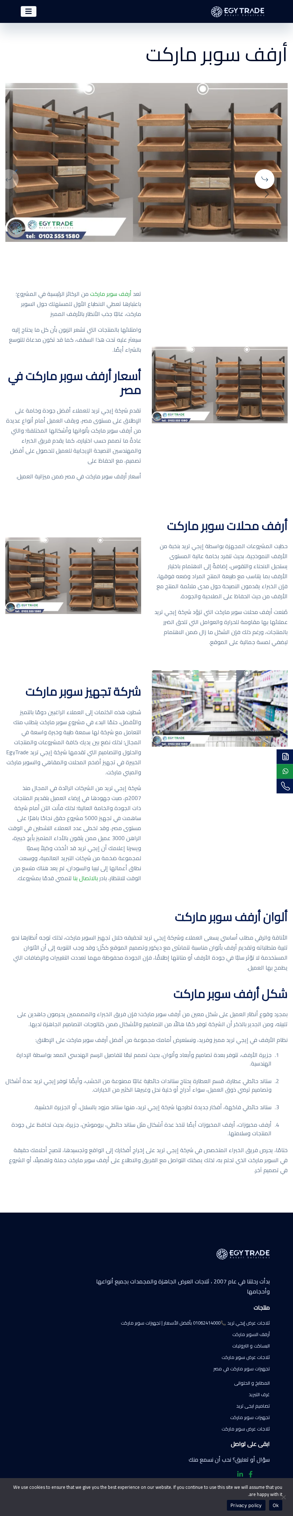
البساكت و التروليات (251, 1345)
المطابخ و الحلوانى (252, 1383)
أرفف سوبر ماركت (110, 293)
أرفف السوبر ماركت (251, 1334)
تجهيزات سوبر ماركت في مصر (241, 1368)
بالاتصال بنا (85, 878)
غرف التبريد (259, 1394)
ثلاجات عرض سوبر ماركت (246, 1357)
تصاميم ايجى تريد (253, 1406)
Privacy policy (246, 1505)
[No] (284, 1497)
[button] (269, 177)
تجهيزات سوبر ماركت (250, 1417)
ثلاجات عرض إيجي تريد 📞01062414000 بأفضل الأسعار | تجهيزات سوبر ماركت (195, 1322)
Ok (276, 1505)
